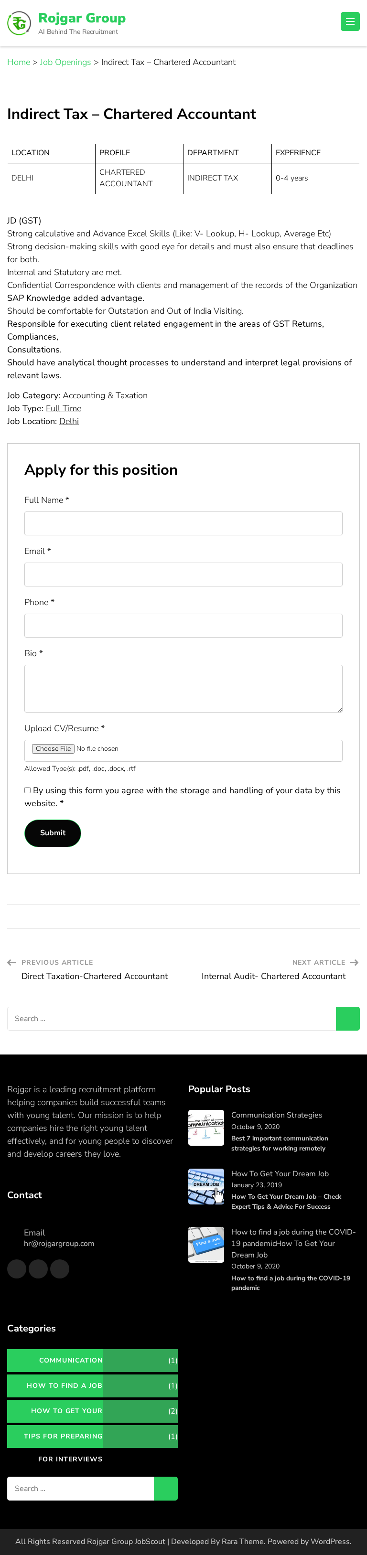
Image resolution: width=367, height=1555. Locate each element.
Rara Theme (243, 1541)
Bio (33, 653)
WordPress (330, 1541)
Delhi (69, 421)
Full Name (46, 500)
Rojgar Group (82, 18)
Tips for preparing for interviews (63, 1440)
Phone (39, 602)
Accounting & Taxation (105, 395)
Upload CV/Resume (64, 728)
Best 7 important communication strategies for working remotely (279, 1143)
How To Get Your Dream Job (280, 1174)
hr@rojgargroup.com (59, 1243)
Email (37, 551)
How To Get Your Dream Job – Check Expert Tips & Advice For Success (286, 1201)
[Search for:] (171, 1019)
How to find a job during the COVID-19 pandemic (290, 1283)
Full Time (63, 408)
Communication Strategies (277, 1115)
